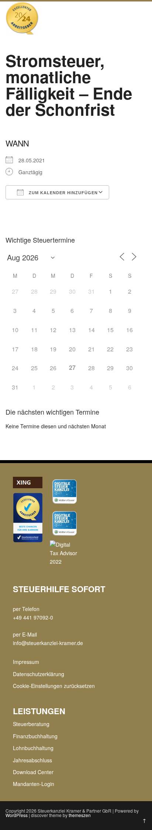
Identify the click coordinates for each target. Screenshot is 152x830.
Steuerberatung (31, 724)
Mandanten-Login (33, 783)
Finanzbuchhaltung (35, 736)
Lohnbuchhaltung (33, 748)
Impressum (26, 661)
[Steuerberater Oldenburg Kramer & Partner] (22, 32)
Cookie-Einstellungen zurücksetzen (54, 685)
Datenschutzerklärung (38, 674)
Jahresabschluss (32, 760)
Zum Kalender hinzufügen (62, 192)
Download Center (33, 772)
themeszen (80, 815)
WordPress (17, 815)
